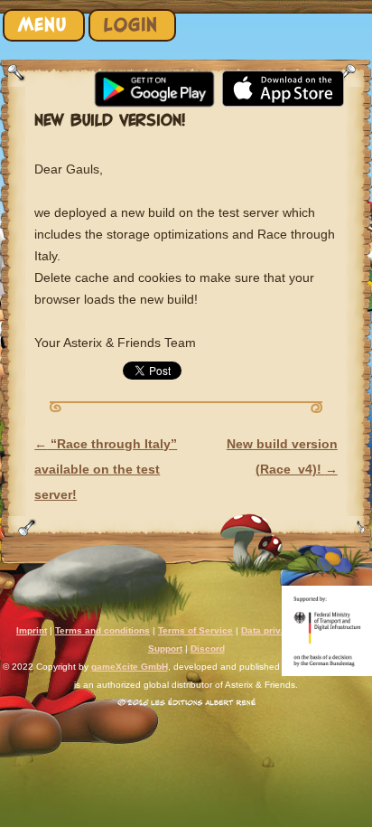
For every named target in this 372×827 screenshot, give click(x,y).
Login (131, 25)
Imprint (31, 630)
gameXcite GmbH (129, 667)
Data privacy (269, 630)
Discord (208, 648)
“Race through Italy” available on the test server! (105, 469)
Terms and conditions (102, 630)
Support (165, 648)
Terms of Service (195, 630)
